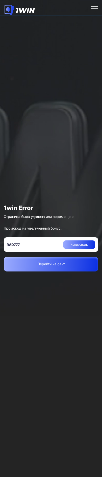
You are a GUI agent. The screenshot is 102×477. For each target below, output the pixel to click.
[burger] (94, 7)
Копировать (79, 244)
